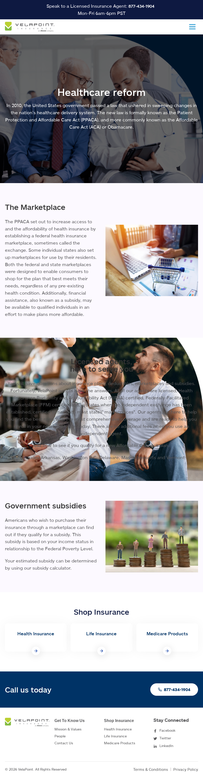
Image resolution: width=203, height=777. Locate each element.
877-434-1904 (141, 6)
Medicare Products (119, 743)
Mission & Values (67, 729)
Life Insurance (115, 736)
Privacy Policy (185, 769)
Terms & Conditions (150, 769)
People (60, 736)
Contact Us (63, 743)
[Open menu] (192, 27)
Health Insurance (118, 729)
